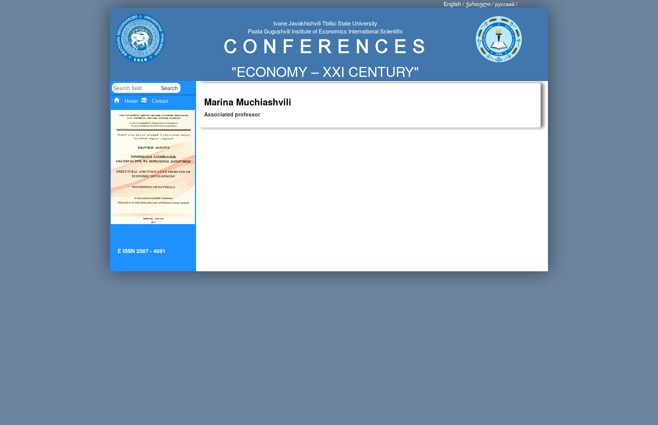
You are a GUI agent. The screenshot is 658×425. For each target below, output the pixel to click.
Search (169, 88)
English (452, 4)
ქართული (478, 4)
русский (504, 4)
